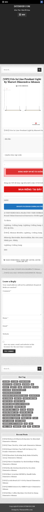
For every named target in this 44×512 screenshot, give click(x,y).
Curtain (35, 387)
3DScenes (6, 381)
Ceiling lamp (24, 260)
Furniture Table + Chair (10, 410)
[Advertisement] (22, 40)
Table (31, 424)
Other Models (26, 415)
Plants (35, 418)
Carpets (13, 387)
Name (5, 318)
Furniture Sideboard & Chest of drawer (16, 404)
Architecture (7, 384)
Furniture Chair (19, 401)
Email (5, 326)
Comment (7, 291)
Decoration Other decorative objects (15, 395)
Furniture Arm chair (29, 398)
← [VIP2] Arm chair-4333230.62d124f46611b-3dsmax (22, 273)
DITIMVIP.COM (22, 6)
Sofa (25, 424)
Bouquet (6, 387)
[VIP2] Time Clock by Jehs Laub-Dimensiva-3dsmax (21, 445)
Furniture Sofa (8, 407)
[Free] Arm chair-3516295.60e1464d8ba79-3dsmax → (22, 269)
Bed (32, 384)
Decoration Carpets (18, 390)
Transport (17, 426)
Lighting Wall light (26, 412)
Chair (20, 387)
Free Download (7, 398)
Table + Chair (7, 426)
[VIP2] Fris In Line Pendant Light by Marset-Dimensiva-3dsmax (22, 81)
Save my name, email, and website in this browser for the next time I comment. (19, 346)
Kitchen (22, 410)
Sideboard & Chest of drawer (12, 424)
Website (6, 334)
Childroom (27, 387)
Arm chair (17, 384)
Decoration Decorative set (11, 393)
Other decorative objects (11, 415)
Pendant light (26, 418)
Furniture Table (20, 407)
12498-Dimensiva (23, 86)
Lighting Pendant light (10, 412)
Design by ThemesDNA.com (22, 510)
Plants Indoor (20, 421)
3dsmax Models (15, 260)
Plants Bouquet (8, 421)
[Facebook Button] (41, 2)
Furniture (18, 398)
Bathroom (26, 384)
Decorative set (34, 395)
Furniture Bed (7, 401)
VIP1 (24, 426)
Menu (6, 2)
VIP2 (26, 261)
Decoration (6, 390)
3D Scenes (14, 381)
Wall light (36, 426)
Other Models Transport (11, 418)
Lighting (31, 260)
